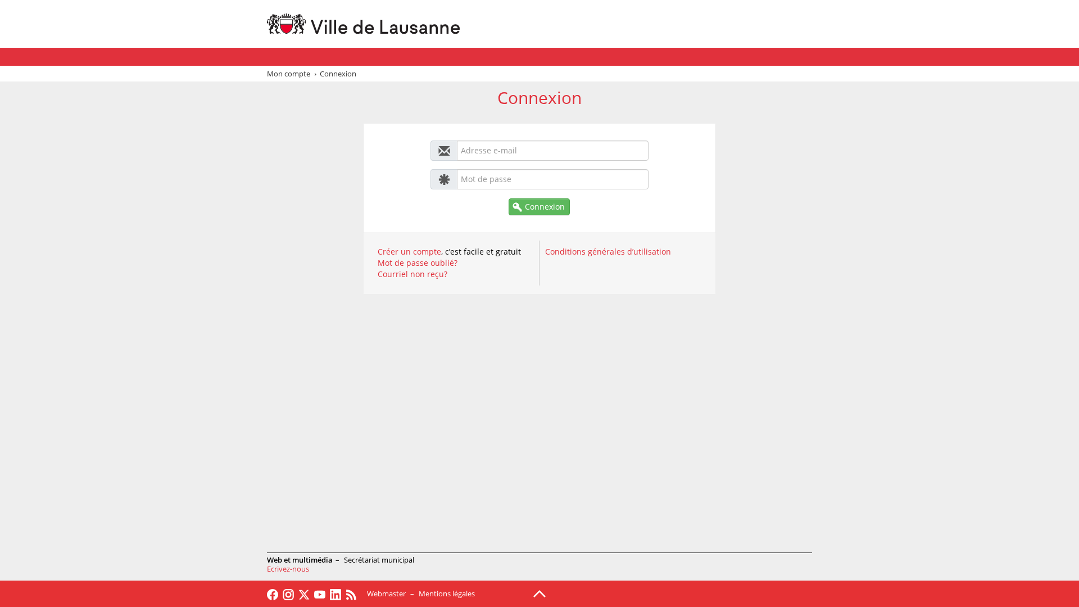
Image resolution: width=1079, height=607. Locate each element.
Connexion (545, 206)
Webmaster (386, 593)
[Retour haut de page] (539, 593)
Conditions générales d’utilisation (608, 251)
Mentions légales (447, 593)
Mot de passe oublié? (417, 262)
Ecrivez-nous (288, 569)
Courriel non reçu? (412, 274)
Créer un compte (409, 251)
